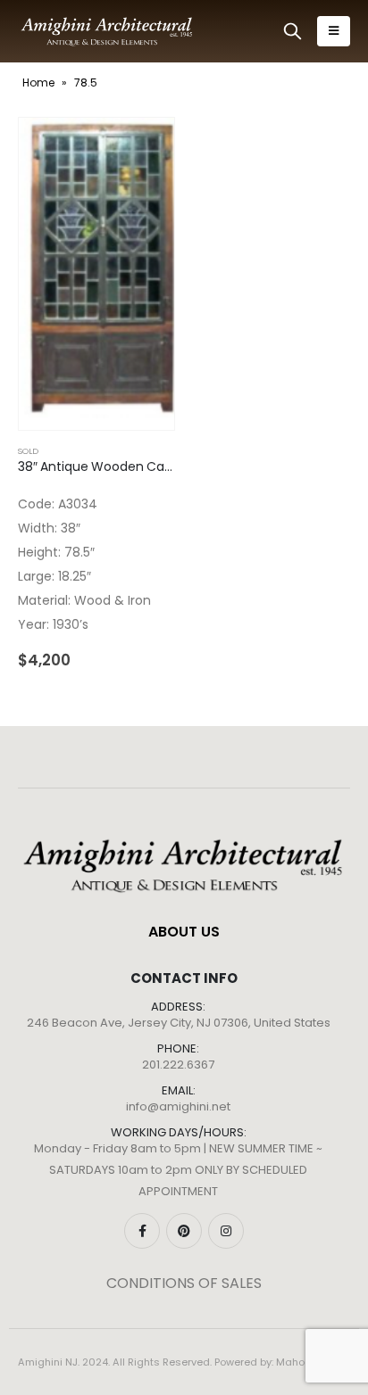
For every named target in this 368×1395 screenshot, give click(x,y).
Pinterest (184, 1231)
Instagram (226, 1231)
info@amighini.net (178, 1106)
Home (38, 82)
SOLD (28, 451)
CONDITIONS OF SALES (184, 1283)
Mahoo (293, 1362)
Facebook (142, 1231)
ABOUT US (184, 931)
